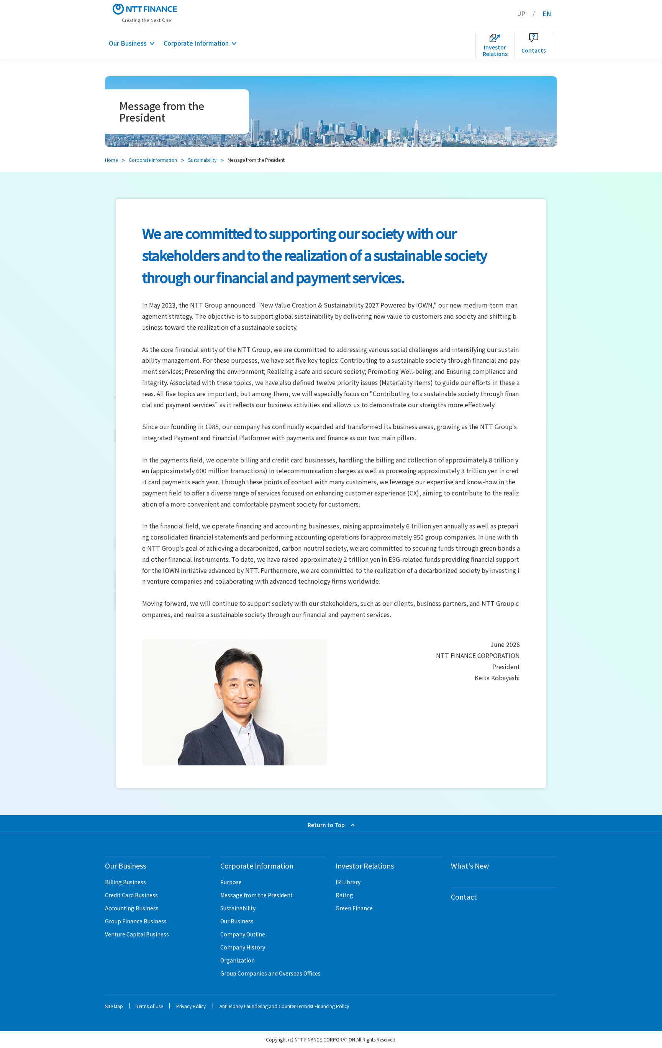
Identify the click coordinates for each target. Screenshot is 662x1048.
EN (546, 13)
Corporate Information (196, 43)
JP (521, 13)
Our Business (128, 43)
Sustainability (202, 159)
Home (111, 159)
